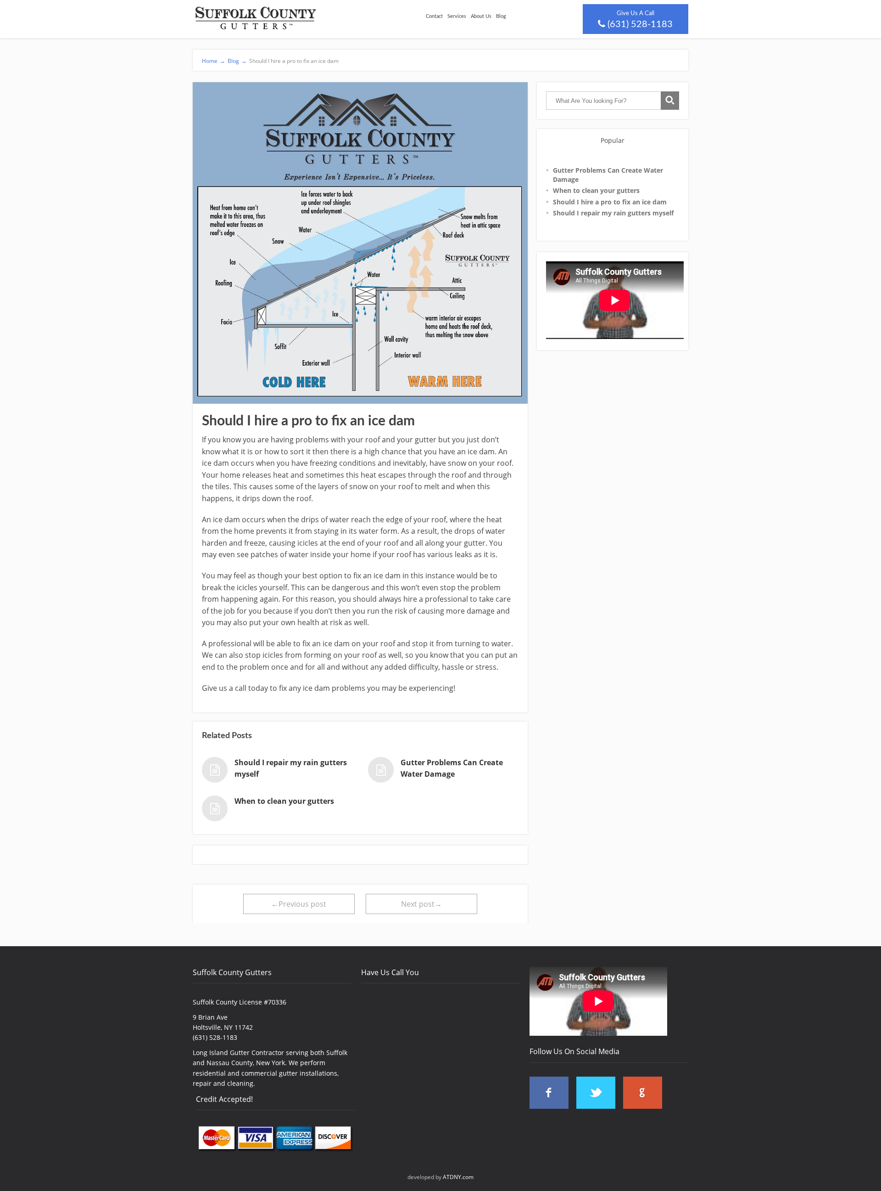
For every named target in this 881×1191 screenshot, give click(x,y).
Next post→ (421, 904)
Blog (501, 16)
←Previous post (298, 904)
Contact (434, 16)
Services (456, 16)
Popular (613, 140)
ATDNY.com (458, 1177)
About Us (481, 16)
